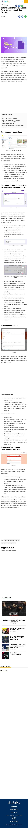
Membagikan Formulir (8, 123)
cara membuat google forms (12, 540)
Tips (4, 4)
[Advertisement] (14, 27)
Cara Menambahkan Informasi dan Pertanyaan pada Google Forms (11, 121)
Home (2, 4)
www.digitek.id (14, 809)
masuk (7, 550)
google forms (5, 543)
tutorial (13, 543)
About (12, 815)
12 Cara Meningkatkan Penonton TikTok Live (16, 653)
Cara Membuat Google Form (10, 118)
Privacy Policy (18, 815)
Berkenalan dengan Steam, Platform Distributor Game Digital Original (17, 638)
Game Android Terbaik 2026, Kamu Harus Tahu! (17, 629)
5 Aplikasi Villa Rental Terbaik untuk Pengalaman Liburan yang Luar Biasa (17, 646)
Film (14, 618)
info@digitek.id (14, 821)
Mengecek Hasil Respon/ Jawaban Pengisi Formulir (13, 126)
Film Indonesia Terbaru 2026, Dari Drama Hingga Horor (14, 621)
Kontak (14, 817)
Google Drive (21, 164)
